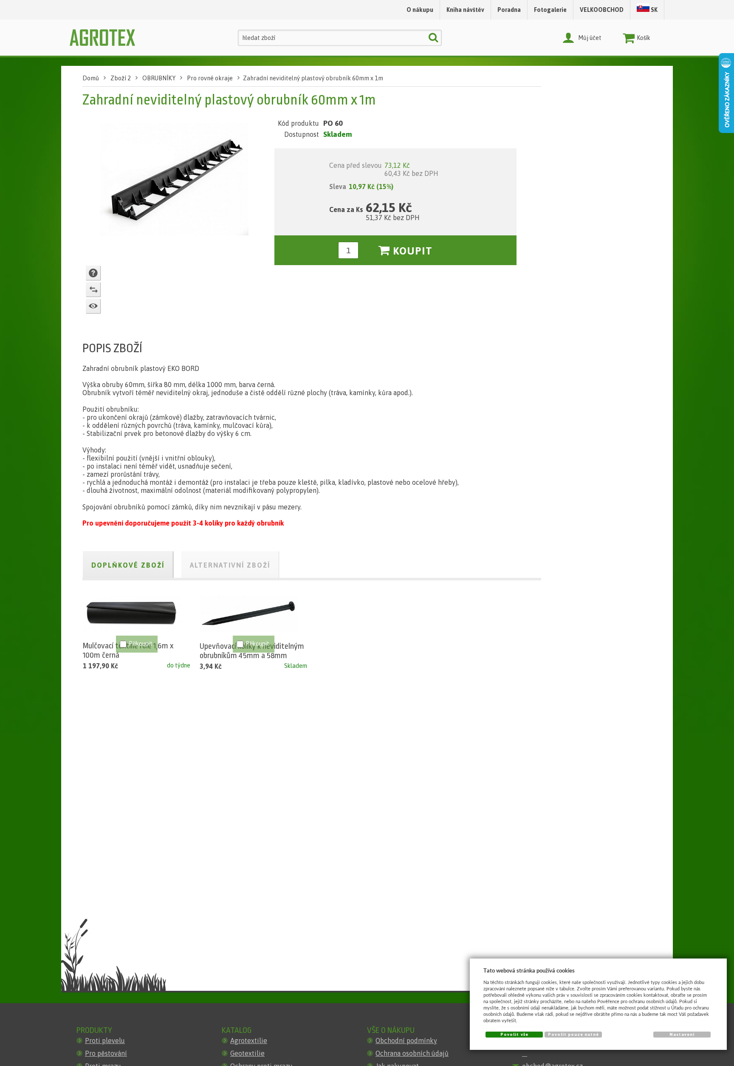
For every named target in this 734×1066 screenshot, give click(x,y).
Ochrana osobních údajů (412, 1053)
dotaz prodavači (93, 273)
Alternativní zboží (230, 565)
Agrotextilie (248, 1040)
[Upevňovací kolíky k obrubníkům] (248, 614)
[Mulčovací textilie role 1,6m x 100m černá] (132, 614)
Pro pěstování (106, 1053)
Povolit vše (514, 1034)
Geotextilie (247, 1053)
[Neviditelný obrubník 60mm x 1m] (174, 181)
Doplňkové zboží (127, 565)
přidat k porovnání (93, 289)
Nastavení (681, 1034)
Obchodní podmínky (406, 1040)
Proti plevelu (105, 1040)
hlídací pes (93, 306)
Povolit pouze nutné (573, 1034)
